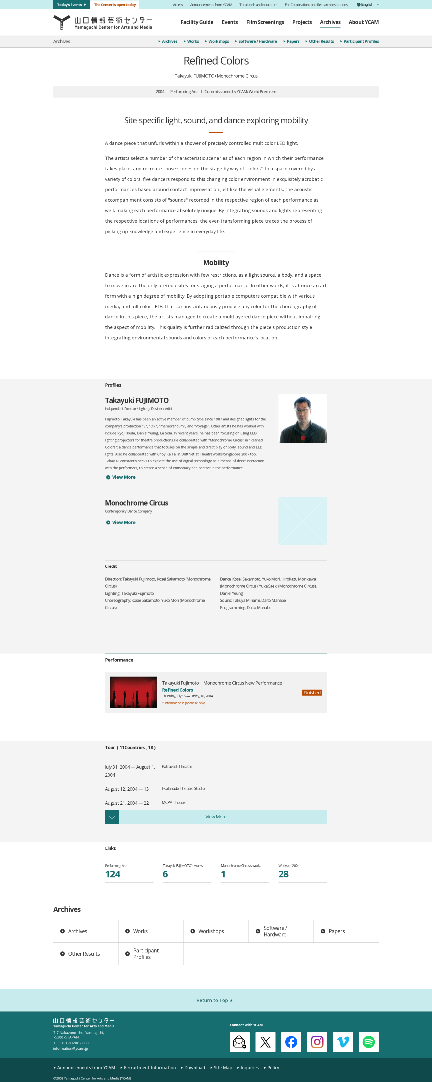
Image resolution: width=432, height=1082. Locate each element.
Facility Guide (196, 22)
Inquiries (250, 1067)
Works (193, 41)
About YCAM (364, 22)
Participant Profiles (361, 41)
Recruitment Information (150, 1067)
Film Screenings (265, 22)
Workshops (218, 41)
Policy (273, 1067)
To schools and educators (258, 5)
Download (194, 1067)
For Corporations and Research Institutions (316, 5)
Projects (302, 22)
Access (178, 5)
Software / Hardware (257, 41)
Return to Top (212, 1000)
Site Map (223, 1067)
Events (230, 22)
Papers (293, 41)
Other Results (321, 41)
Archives (330, 22)
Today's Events (69, 4)
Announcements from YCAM (211, 5)
